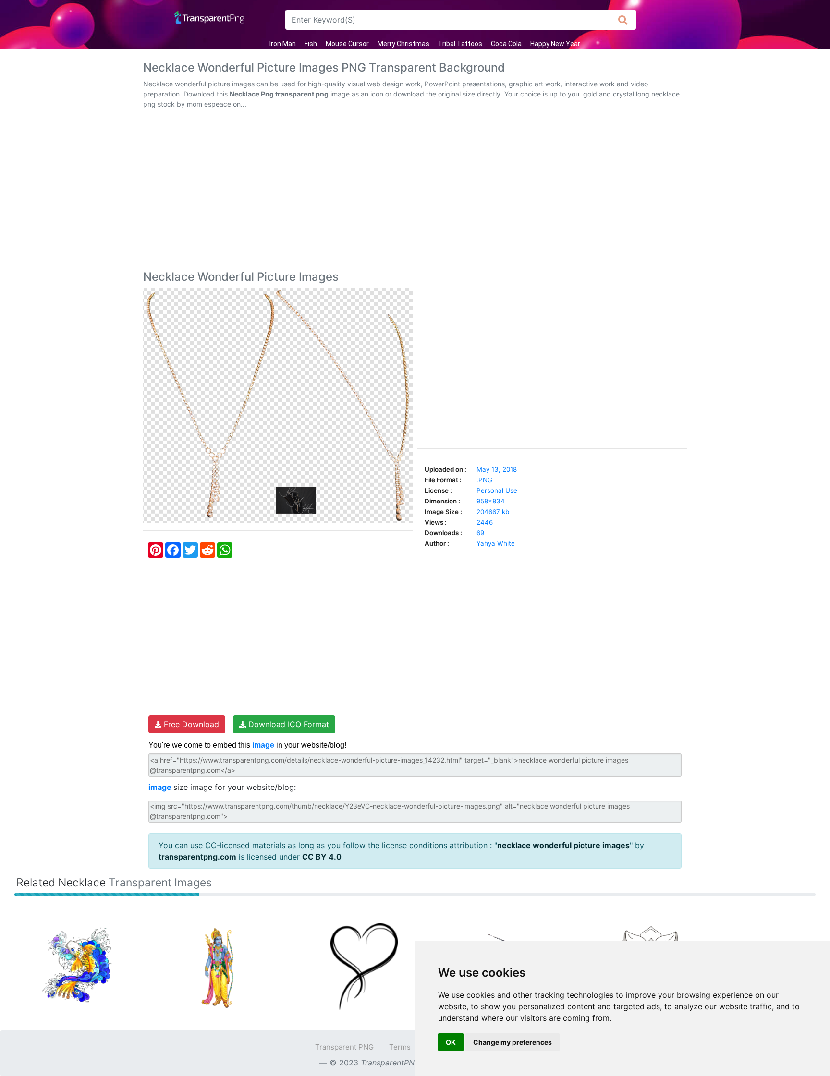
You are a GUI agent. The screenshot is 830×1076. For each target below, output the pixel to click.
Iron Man (282, 44)
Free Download (190, 724)
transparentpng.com (197, 856)
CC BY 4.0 (322, 856)
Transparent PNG (344, 1047)
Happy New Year (555, 44)
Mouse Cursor (347, 44)
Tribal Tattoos (460, 44)
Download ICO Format (287, 724)
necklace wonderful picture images (563, 845)
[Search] (623, 20)
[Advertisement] (415, 191)
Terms (400, 1047)
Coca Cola (506, 44)
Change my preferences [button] (512, 1042)
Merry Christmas (403, 44)
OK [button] (451, 1042)
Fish (311, 44)
